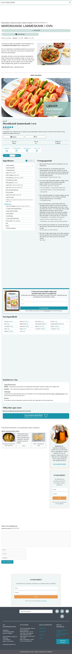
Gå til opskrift (37, 30)
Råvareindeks (42, 631)
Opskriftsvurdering (6, 528)
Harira (23, 445)
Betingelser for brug (60, 634)
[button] (4, 127)
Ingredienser (7, 148)
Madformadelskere (5, 22)
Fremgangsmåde (17, 148)
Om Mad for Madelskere (62, 630)
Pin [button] (36, 137)
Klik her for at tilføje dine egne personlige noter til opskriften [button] (17, 411)
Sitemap (58, 636)
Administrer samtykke (63, 641)
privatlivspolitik (47, 310)
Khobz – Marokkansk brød (17, 67)
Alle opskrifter (42, 628)
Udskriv (14, 137)
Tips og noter (37, 148)
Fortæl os (27, 416)
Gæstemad (24, 22)
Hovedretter (30, 22)
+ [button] (14, 155)
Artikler (40, 637)
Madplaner (41, 634)
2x (28, 160)
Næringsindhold (27, 148)
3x (31, 160)
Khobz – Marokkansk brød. (57, 393)
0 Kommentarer (21, 34)
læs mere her (60, 503)
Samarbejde (59, 631)
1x (26, 160)
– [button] (10, 155)
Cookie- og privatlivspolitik (62, 633)
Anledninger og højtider (16, 22)
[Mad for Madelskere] (8, 2)
